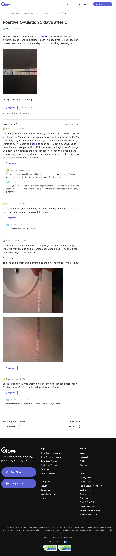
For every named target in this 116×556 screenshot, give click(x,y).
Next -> (71, 426)
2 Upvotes (12, 163)
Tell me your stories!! (14, 421)
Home (5, 13)
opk (31, 174)
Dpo (44, 36)
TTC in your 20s (30, 13)
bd (35, 143)
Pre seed (75, 421)
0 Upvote (11, 108)
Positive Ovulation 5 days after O (53, 13)
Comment (28, 108)
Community (15, 13)
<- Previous (11, 426)
